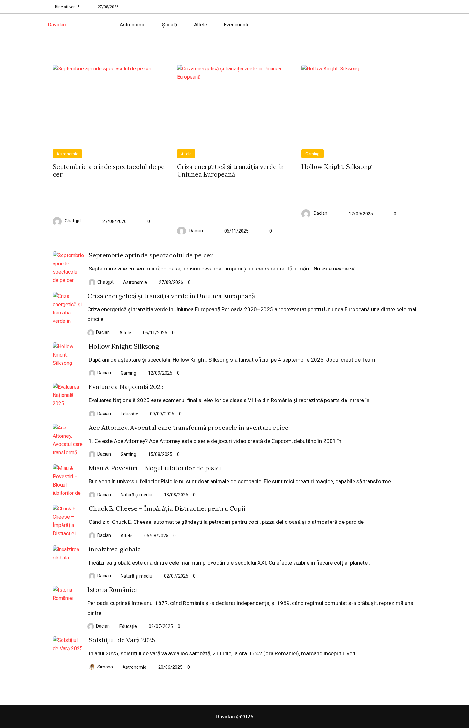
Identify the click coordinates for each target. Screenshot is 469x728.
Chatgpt (73, 220)
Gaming (312, 153)
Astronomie (132, 25)
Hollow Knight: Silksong (336, 166)
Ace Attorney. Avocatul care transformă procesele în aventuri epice (188, 427)
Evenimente (237, 25)
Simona (105, 666)
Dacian (196, 230)
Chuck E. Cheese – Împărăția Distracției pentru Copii (167, 508)
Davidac (57, 25)
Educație (129, 413)
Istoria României (112, 590)
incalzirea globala (115, 549)
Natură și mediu (136, 494)
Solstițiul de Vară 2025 (122, 640)
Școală (169, 25)
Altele (200, 25)
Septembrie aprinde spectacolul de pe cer (109, 170)
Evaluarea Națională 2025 (126, 387)
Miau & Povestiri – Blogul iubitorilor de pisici (155, 468)
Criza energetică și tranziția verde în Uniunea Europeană (230, 170)
